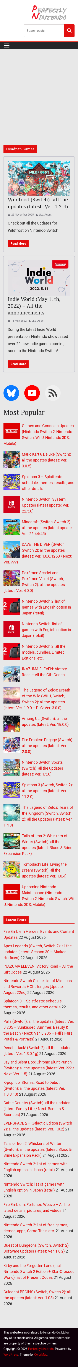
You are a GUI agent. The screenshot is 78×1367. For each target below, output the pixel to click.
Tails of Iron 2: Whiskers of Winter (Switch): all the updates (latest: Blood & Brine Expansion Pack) (37, 1149)
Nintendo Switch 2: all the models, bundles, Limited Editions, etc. (43, 652)
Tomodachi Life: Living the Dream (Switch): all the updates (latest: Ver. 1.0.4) (44, 870)
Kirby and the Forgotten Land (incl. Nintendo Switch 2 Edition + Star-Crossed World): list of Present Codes (39, 1271)
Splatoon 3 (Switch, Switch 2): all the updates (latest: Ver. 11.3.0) (47, 791)
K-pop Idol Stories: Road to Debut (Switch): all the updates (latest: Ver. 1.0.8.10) (34, 1088)
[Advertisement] (39, 90)
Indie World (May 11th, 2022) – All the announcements (34, 305)
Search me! (69, 30)
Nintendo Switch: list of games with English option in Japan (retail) (46, 629)
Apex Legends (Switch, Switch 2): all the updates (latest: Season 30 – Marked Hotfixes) (37, 952)
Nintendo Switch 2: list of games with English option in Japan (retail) (46, 607)
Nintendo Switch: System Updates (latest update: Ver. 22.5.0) (45, 505)
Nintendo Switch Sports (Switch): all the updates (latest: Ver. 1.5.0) (42, 768)
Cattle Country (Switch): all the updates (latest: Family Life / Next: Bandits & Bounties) (36, 1108)
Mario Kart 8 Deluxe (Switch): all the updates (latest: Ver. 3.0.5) (46, 460)
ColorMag (40, 1354)
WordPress (10, 1354)
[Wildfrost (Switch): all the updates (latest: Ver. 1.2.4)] (39, 178)
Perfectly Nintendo (41, 1349)
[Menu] (6, 45)
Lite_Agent (45, 214)
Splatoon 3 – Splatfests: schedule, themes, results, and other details (48, 482)
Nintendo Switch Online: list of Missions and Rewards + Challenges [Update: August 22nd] (37, 986)
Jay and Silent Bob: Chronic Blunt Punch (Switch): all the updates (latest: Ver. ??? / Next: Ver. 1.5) (38, 1068)
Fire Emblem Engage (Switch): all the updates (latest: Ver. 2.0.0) (47, 745)
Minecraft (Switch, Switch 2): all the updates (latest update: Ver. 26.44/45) (47, 527)
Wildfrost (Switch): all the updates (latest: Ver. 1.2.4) (38, 203)
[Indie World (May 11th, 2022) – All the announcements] (39, 277)
